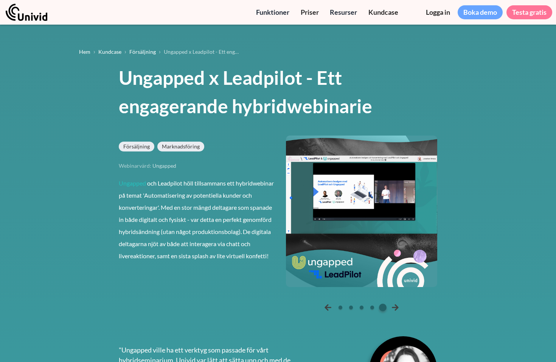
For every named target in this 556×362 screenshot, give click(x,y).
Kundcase (383, 12)
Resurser (343, 12)
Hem (84, 51)
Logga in (438, 12)
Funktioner (272, 12)
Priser (310, 12)
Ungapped (132, 183)
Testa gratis (529, 12)
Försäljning (142, 51)
